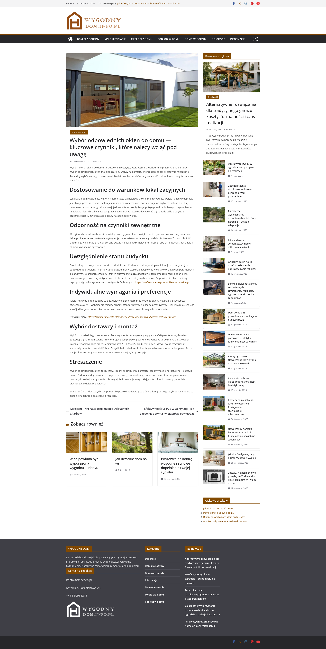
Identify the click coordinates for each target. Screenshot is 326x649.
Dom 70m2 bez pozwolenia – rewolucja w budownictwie (242, 316)
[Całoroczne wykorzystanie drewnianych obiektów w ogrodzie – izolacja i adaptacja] (214, 220)
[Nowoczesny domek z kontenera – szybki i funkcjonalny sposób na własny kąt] (214, 436)
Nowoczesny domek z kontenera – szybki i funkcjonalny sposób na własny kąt (241, 434)
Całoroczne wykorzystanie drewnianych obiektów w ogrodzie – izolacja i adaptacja (146, 5)
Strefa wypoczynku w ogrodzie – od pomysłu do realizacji (241, 167)
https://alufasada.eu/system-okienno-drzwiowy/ (162, 282)
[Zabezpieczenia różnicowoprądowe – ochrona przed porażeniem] (214, 193)
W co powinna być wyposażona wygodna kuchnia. (84, 463)
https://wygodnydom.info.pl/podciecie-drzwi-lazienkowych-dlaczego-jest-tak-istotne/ (132, 317)
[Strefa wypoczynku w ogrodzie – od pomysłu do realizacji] (214, 170)
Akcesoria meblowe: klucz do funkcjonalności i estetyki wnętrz (242, 381)
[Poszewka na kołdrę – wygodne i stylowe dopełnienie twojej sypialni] (178, 434)
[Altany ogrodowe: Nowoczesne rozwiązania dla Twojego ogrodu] (214, 362)
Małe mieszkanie (115, 39)
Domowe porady (195, 39)
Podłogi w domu (168, 39)
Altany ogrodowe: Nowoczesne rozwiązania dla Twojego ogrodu (242, 360)
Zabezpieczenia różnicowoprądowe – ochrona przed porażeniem (239, 191)
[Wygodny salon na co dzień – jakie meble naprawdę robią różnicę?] (214, 268)
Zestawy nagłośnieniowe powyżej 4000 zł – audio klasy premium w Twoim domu (242, 478)
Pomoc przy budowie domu (218, 512)
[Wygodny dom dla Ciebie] (70, 39)
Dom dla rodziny (88, 39)
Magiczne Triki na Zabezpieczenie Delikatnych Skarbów (99, 411)
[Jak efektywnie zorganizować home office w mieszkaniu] (214, 246)
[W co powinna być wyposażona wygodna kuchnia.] (86, 434)
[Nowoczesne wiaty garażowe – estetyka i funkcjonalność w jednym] (214, 340)
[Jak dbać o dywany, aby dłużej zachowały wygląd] (214, 458)
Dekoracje (218, 39)
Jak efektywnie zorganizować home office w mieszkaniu (239, 243)
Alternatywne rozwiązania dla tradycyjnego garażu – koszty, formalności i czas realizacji (231, 113)
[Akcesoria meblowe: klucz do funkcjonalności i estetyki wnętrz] (214, 384)
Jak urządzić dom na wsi (131, 461)
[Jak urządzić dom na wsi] (132, 434)
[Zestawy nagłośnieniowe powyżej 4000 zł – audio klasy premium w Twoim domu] (214, 480)
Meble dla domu (141, 39)
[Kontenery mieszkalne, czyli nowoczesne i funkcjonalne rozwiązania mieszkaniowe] (214, 409)
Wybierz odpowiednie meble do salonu (225, 521)
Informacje (237, 39)
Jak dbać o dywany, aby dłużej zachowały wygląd (242, 456)
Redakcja (97, 161)
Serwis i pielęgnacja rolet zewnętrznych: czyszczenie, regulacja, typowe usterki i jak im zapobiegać (242, 291)
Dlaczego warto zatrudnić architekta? (224, 517)
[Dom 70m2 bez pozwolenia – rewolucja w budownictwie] (214, 319)
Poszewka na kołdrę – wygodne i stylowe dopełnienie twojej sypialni (178, 465)
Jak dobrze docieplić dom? (218, 508)
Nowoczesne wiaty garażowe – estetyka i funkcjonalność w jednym (242, 338)
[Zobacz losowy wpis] (256, 39)
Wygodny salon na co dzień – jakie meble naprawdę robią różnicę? (242, 265)
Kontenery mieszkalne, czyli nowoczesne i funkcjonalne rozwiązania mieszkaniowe (241, 407)
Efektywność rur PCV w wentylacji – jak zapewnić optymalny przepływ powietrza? (167, 411)
